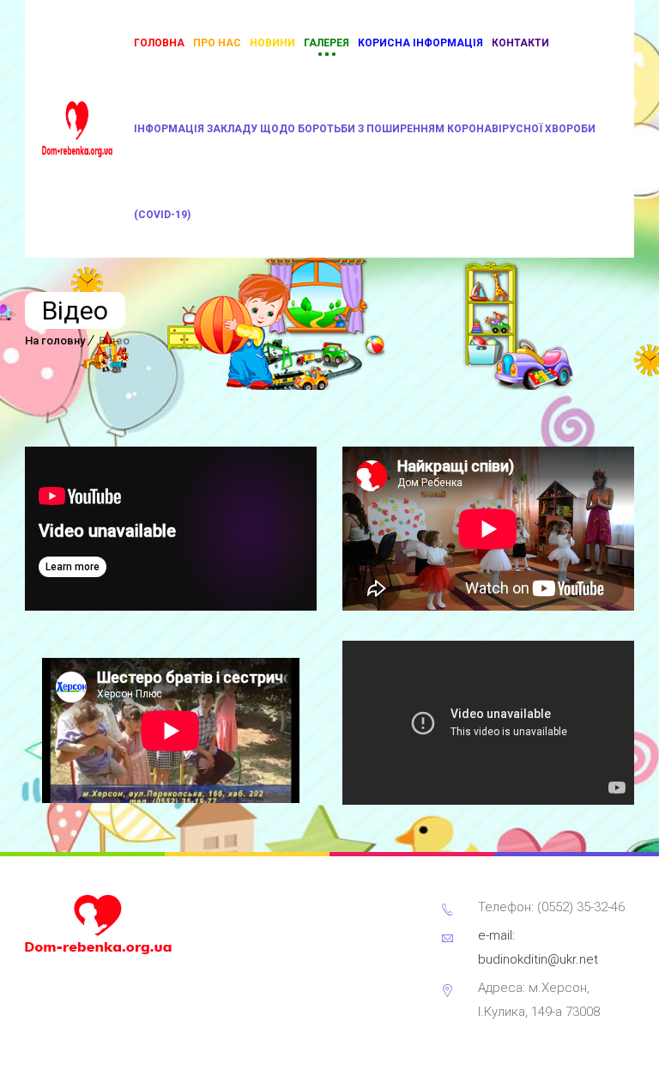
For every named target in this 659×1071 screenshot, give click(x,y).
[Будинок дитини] (77, 129)
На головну (55, 340)
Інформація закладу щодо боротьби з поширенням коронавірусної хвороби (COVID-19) (365, 172)
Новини (272, 43)
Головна (159, 43)
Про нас (217, 43)
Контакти (520, 43)
